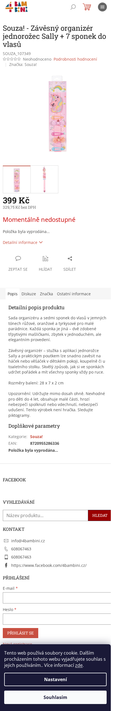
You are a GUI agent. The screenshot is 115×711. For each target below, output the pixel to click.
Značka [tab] (46, 293)
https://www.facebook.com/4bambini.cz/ (49, 565)
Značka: (23, 64)
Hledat (100, 515)
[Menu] (102, 7)
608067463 (21, 548)
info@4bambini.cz (28, 540)
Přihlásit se (20, 633)
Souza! (36, 436)
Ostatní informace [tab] (74, 293)
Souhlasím (55, 697)
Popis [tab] (13, 293)
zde (79, 665)
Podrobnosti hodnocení (75, 59)
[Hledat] (73, 7)
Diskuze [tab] (28, 293)
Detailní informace (20, 242)
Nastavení (55, 679)
